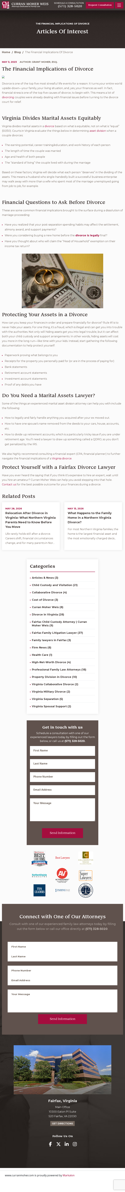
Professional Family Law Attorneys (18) (59, 669)
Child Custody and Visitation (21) (55, 585)
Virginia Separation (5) (47, 699)
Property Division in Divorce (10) (54, 677)
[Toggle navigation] (119, 5)
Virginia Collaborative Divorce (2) (55, 684)
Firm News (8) (41, 647)
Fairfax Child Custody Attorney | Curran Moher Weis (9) (59, 623)
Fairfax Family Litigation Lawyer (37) (57, 632)
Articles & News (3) (45, 577)
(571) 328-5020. (75, 741)
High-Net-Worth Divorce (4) (51, 662)
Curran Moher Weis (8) (47, 607)
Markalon (69, 1175)
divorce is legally (87, 235)
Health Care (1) (42, 654)
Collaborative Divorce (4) (49, 592)
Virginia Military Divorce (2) (51, 691)
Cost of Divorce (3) (45, 599)
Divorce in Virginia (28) (48, 614)
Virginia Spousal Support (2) (51, 706)
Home (6, 52)
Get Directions (62, 1123)
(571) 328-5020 (70, 6)
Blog (17, 52)
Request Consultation (100, 5)
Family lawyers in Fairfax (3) (51, 640)
